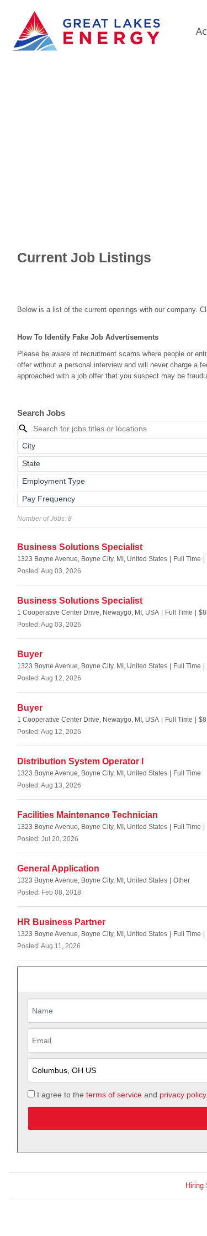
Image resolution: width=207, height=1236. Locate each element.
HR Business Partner (61, 922)
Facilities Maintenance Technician (87, 815)
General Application (58, 868)
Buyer (30, 654)
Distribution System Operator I (80, 761)
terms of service (114, 1094)
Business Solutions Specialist (79, 547)
